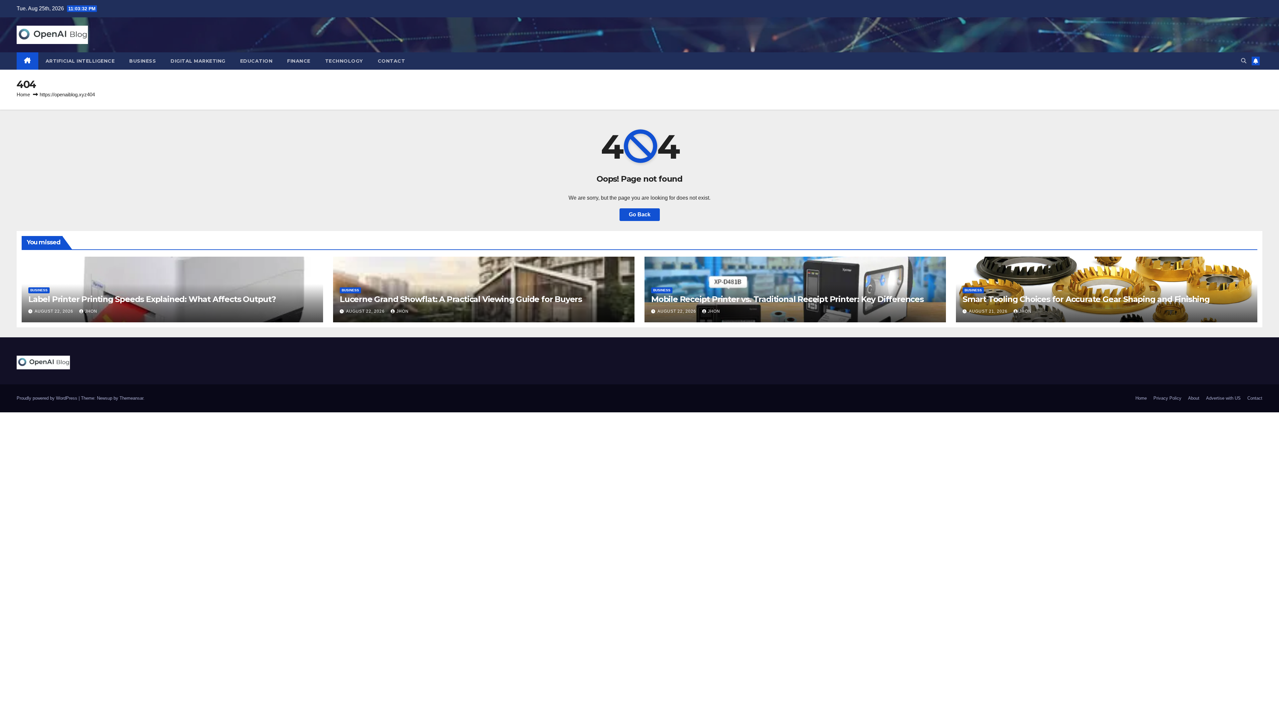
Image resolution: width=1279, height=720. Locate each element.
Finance (298, 61)
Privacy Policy (1167, 398)
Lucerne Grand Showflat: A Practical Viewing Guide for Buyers (461, 299)
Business (142, 61)
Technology (344, 61)
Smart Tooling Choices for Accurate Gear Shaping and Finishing (1086, 299)
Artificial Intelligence (80, 61)
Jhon (91, 311)
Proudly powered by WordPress (48, 398)
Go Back (639, 214)
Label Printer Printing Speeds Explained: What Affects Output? (152, 299)
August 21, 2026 (989, 311)
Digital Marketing (198, 61)
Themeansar (131, 398)
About (1193, 398)
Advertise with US (1223, 398)
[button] (1243, 61)
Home (23, 94)
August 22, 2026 (55, 311)
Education (256, 61)
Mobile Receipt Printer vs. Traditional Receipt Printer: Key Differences (787, 299)
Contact (391, 61)
